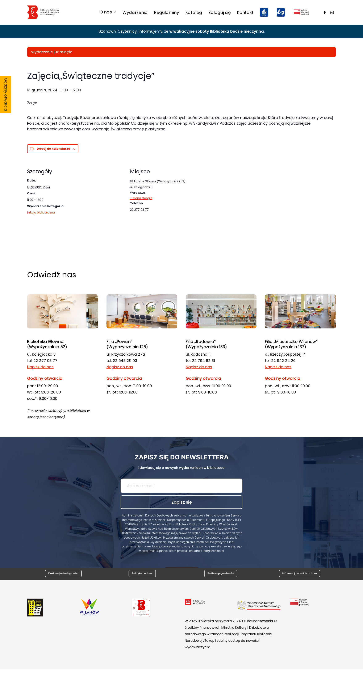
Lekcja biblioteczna (41, 212)
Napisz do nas (40, 367)
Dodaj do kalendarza (53, 149)
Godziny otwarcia (6, 94)
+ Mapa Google (141, 198)
